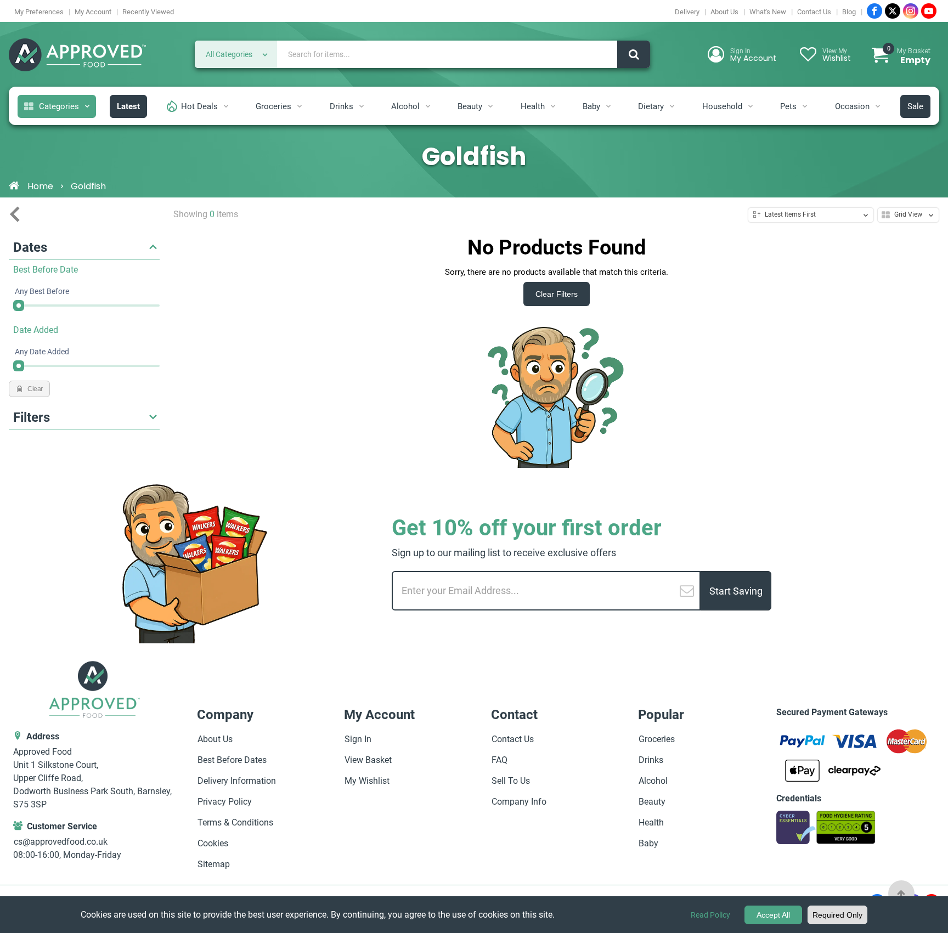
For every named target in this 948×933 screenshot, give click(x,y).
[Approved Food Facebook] (874, 11)
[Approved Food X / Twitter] (892, 11)
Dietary (651, 106)
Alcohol (405, 106)
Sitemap (214, 864)
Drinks (341, 106)
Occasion (852, 106)
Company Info (519, 801)
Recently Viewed (148, 12)
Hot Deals (199, 106)
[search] (633, 54)
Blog (849, 12)
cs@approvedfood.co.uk (61, 841)
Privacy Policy (225, 801)
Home (40, 186)
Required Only (837, 915)
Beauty (470, 106)
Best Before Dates (232, 760)
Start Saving (736, 591)
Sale (915, 106)
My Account (93, 12)
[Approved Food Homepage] (77, 55)
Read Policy (710, 915)
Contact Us (814, 12)
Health (533, 106)
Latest (128, 106)
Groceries (273, 106)
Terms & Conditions (235, 822)
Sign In (358, 739)
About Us (724, 12)
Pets (788, 106)
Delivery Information (237, 781)
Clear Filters (556, 294)
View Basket (368, 760)
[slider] (18, 305)
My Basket (909, 55)
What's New (767, 12)
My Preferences (39, 12)
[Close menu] (15, 214)
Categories (59, 106)
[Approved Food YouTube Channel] (928, 11)
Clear (35, 389)
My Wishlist (367, 781)
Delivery (687, 12)
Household (722, 106)
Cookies (213, 843)
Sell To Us (511, 781)
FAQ (499, 760)
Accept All (773, 915)
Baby (591, 106)
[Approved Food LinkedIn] (910, 11)
